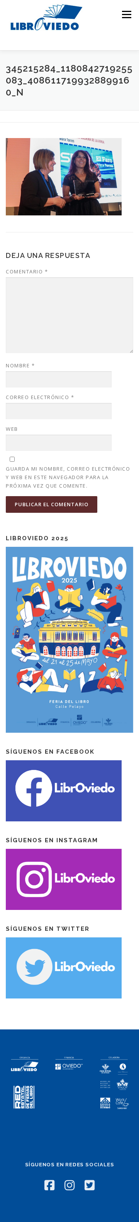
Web (12, 428)
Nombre (20, 365)
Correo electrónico (40, 397)
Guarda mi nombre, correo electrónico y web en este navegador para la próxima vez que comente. (68, 477)
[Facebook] (49, 1185)
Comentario (27, 271)
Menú (126, 14)
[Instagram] (69, 1185)
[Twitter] (90, 1185)
